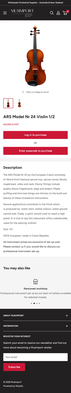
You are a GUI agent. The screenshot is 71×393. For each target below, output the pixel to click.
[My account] (58, 13)
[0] (65, 13)
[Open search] (52, 13)
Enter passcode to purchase (35, 150)
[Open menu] (5, 13)
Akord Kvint (11, 124)
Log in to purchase (35, 134)
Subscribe (14, 367)
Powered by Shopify (13, 386)
